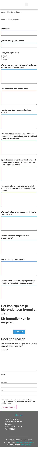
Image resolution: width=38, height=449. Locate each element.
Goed (5, 56)
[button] (26, 4)
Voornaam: (5, 29)
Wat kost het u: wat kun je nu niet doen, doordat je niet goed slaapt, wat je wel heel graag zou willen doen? (19, 136)
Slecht (5, 59)
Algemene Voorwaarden (24, 442)
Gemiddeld (6, 58)
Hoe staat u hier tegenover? (12, 259)
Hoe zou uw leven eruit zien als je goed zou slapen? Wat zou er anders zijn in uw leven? (18, 188)
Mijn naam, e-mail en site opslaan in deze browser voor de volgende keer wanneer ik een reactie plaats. (18, 401)
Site (2, 390)
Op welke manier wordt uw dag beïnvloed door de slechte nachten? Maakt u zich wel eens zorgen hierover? (19, 162)
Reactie (4, 350)
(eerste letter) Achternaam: (12, 41)
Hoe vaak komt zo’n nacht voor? (14, 89)
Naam (4, 374)
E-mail (4, 382)
